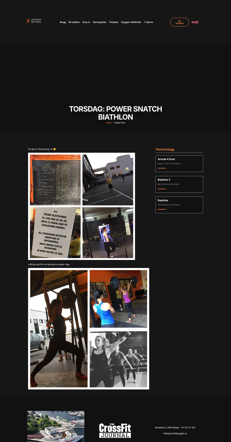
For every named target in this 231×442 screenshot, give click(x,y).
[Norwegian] (197, 22)
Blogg (63, 22)
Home (109, 122)
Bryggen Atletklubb (131, 22)
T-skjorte (148, 22)
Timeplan (113, 22)
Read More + (162, 168)
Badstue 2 (164, 179)
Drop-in (86, 22)
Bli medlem (74, 22)
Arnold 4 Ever (166, 159)
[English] (193, 22)
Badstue (163, 200)
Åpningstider (99, 22)
